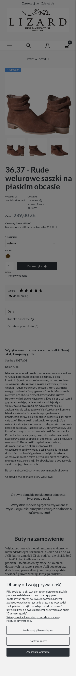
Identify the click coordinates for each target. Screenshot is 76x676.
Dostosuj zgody (38, 641)
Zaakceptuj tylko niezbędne (38, 630)
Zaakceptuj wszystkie (38, 652)
